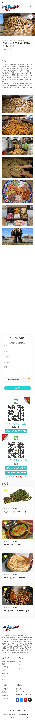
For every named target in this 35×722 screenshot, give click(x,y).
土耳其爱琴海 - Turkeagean (15, 40)
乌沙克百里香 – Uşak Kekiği (15, 511)
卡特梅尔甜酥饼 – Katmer (14, 577)
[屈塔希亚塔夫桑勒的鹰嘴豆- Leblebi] (17, 24)
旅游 (3, 680)
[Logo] (11, 7)
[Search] (30, 6)
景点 (20, 665)
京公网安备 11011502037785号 (18, 711)
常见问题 (5, 698)
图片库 (4, 692)
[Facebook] (17, 700)
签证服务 (5, 673)
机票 (3, 670)
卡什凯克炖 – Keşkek (12, 544)
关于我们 (5, 689)
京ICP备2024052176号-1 (25, 714)
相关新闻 (5, 695)
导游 (3, 676)
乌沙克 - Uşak (17, 509)
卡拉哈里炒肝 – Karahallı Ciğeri (16, 610)
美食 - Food (7, 49)
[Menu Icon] (3, 3)
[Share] (30, 16)
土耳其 (4, 40)
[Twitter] (21, 700)
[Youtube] (25, 700)
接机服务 (5, 667)
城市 (20, 662)
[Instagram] (30, 700)
